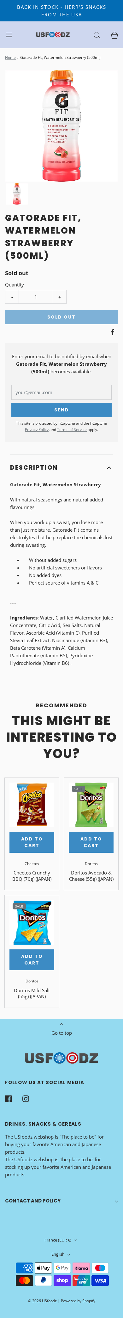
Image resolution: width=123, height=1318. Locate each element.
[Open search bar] (97, 34)
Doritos (91, 863)
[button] (17, 194)
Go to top (61, 1033)
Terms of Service (72, 429)
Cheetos (32, 863)
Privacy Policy (37, 429)
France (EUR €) (58, 1240)
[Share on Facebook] (111, 332)
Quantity (14, 284)
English (58, 1254)
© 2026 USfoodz (42, 1301)
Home (10, 57)
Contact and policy (33, 1200)
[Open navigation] (8, 34)
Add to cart (32, 842)
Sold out (61, 317)
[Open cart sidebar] (114, 34)
